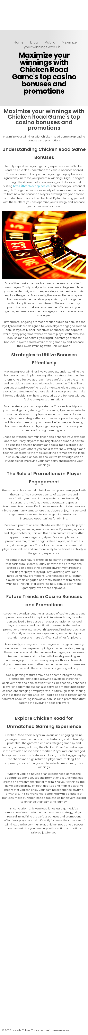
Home (19, 42)
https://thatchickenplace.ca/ (31, 186)
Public (49, 42)
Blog (34, 42)
